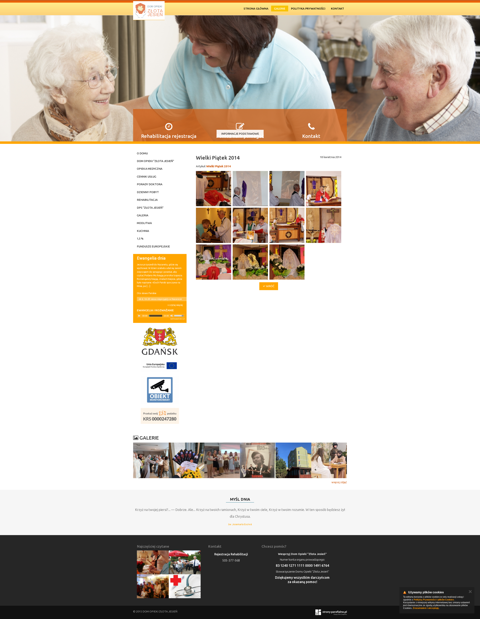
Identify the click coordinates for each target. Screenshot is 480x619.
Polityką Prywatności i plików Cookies (434, 599)
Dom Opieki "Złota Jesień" (155, 161)
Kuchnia (143, 230)
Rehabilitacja (147, 199)
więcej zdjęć (339, 482)
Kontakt (337, 8)
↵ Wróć (268, 286)
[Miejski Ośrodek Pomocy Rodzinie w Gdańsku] (160, 341)
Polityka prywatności (308, 8)
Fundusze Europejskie (153, 246)
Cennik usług (146, 176)
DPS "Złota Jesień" (150, 207)
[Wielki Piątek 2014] (213, 188)
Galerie (279, 8)
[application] (161, 316)
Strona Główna (256, 8)
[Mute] (171, 315)
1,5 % (140, 238)
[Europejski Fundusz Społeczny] (160, 365)
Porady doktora (149, 184)
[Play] (139, 315)
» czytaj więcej (175, 305)
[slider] (179, 315)
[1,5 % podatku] (160, 416)
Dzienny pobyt (148, 192)
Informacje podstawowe (240, 133)
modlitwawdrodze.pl (177, 319)
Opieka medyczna (149, 168)
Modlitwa (144, 223)
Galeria (142, 215)
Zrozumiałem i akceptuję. (426, 608)
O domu (142, 153)
